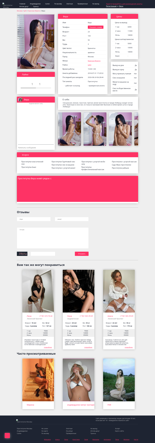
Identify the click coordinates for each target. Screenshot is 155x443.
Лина (69, 316)
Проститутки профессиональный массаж (92, 168)
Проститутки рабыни (120, 168)
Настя (136, 439)
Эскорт (117, 429)
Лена (29, 316)
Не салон (44, 429)
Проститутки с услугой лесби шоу (93, 162)
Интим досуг (23, 6)
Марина (30, 405)
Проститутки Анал (28, 167)
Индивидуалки (35, 4)
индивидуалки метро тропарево (82, 405)
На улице (69, 431)
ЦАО (25, 11)
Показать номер (95, 27)
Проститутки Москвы (24, 429)
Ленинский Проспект (34, 319)
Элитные (69, 4)
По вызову (58, 4)
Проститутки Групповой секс (63, 161)
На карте (44, 431)
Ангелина (107, 439)
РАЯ (109, 405)
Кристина (76, 439)
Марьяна (47, 439)
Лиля (86, 439)
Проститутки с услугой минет (63, 168)
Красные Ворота (34, 11)
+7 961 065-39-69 (86, 316)
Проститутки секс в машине (63, 165)
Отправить (81, 254)
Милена (126, 439)
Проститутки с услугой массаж (124, 161)
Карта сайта (119, 431)
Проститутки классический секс (32, 162)
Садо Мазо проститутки (121, 165)
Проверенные (83, 4)
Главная (22, 4)
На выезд (95, 4)
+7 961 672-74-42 (45, 316)
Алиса (110, 316)
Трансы (36, 6)
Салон (47, 4)
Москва (19, 11)
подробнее (48, 347)
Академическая (73, 319)
